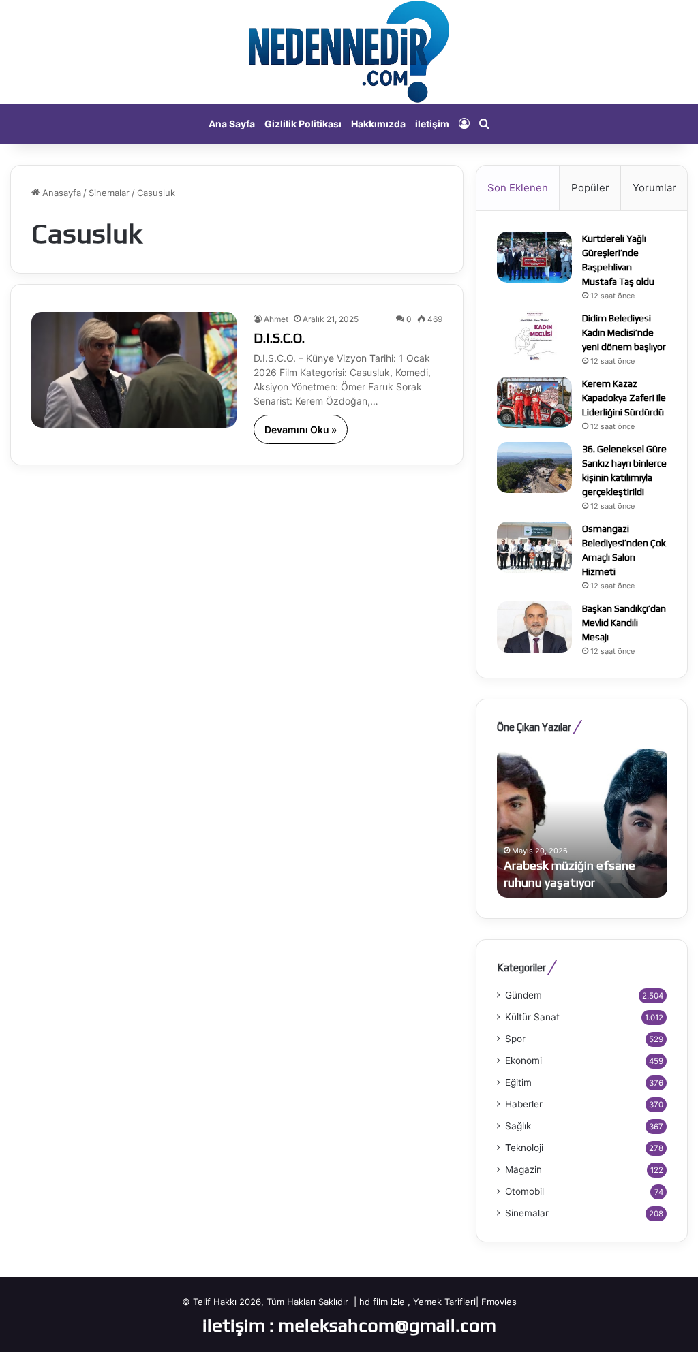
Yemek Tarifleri (444, 1301)
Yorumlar (654, 187)
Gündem (523, 995)
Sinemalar (109, 192)
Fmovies (499, 1301)
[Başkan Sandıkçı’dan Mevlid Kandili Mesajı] (534, 627)
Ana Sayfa (232, 123)
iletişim (432, 123)
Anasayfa (60, 192)
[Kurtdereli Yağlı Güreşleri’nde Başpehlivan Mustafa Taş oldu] (534, 257)
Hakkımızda (378, 123)
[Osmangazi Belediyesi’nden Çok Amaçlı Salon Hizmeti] (534, 547)
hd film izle (382, 1301)
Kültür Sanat (532, 1016)
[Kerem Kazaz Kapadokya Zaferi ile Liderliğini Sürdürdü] (534, 402)
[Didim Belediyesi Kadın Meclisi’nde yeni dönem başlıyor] (534, 336)
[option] (582, 823)
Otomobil (524, 1191)
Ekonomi (523, 1060)
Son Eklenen (517, 187)
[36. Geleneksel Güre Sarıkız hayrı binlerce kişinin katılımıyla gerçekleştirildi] (534, 467)
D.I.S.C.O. (279, 337)
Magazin (523, 1169)
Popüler (590, 187)
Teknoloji (524, 1147)
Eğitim (518, 1082)
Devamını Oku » (300, 429)
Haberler (524, 1104)
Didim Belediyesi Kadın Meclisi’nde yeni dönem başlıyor (624, 332)
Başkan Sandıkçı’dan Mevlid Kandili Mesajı (624, 622)
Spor (515, 1038)
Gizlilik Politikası (303, 123)
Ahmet (276, 319)
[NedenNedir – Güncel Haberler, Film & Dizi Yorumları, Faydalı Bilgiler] (349, 52)
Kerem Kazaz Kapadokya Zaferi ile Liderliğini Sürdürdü (624, 398)
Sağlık (518, 1125)
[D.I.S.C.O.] (134, 370)
